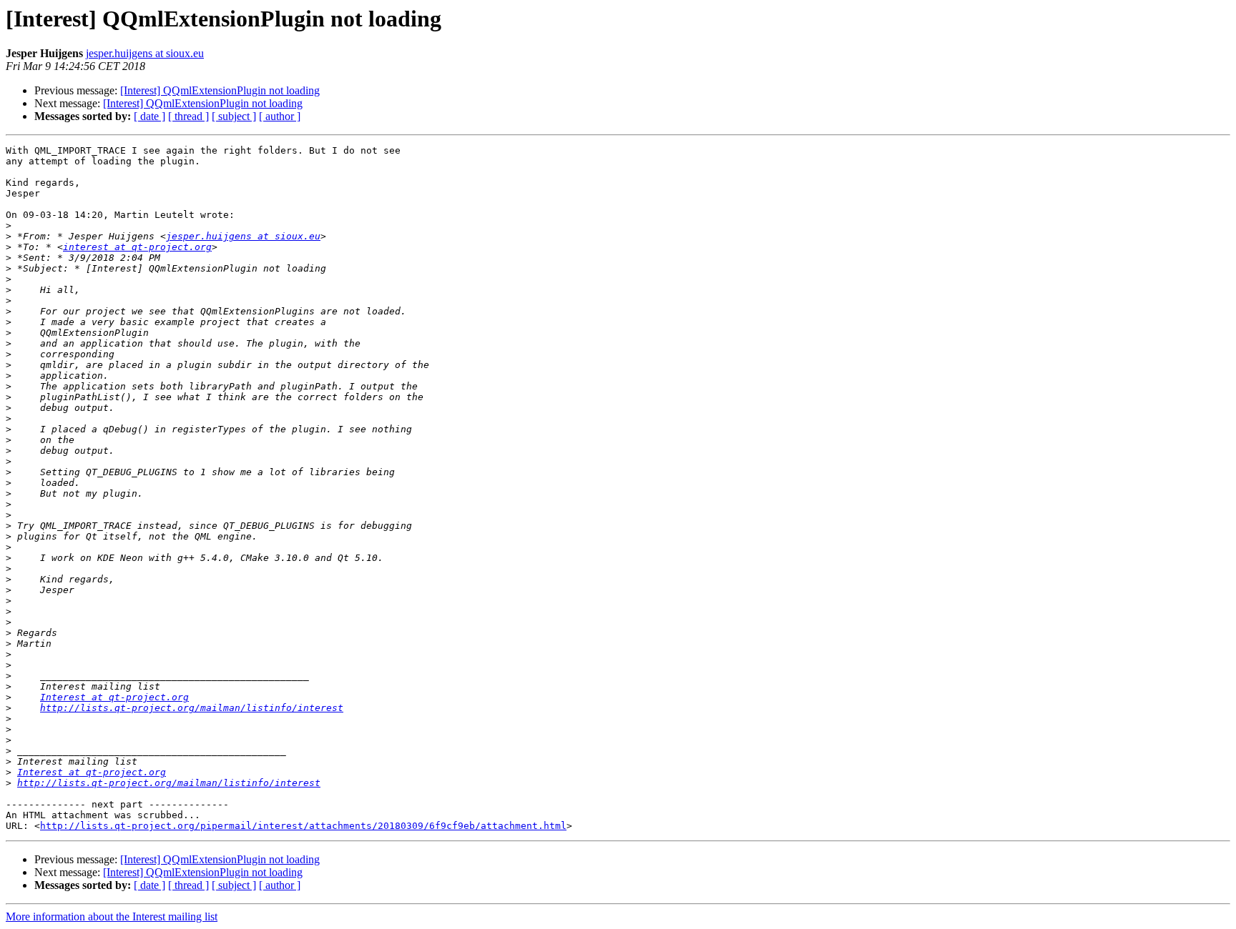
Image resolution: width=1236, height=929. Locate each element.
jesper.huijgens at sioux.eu (145, 53)
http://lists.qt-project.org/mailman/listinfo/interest (191, 707)
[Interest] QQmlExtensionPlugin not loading (220, 90)
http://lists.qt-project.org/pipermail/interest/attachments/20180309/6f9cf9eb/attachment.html (303, 825)
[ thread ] (188, 116)
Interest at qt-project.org (114, 697)
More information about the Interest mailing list (111, 916)
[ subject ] (234, 116)
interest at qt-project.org (137, 247)
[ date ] (149, 116)
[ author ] (279, 116)
